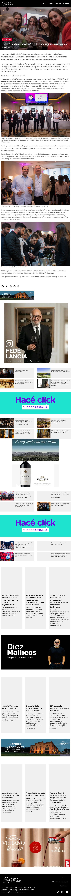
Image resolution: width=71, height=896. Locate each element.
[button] (7, 39)
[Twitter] (57, 892)
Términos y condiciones (60, 882)
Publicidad (64, 886)
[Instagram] (62, 892)
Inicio (44, 3)
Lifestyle (66, 3)
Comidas (58, 3)
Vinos (51, 3)
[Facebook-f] (53, 892)
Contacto (65, 878)
